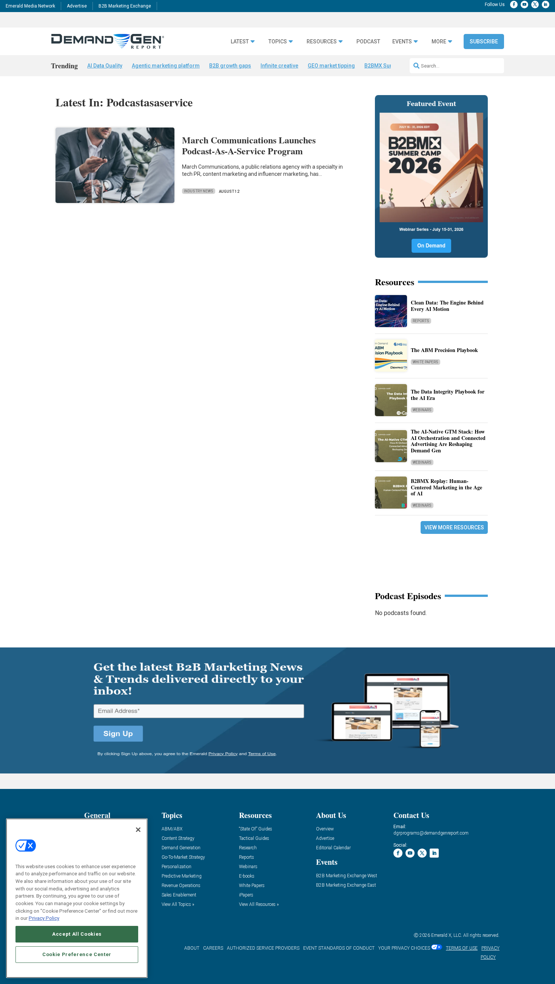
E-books (246, 876)
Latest (240, 42)
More (439, 42)
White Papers (425, 362)
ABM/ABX (172, 829)
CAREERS (213, 948)
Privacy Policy (44, 918)
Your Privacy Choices (404, 948)
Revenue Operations (181, 885)
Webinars (422, 410)
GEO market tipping (331, 66)
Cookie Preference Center (76, 954)
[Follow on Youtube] (524, 4)
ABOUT (191, 948)
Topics (277, 42)
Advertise (77, 6)
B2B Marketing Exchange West (346, 875)
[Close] (138, 829)
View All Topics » (178, 904)
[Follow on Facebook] (514, 4)
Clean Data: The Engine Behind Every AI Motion (447, 305)
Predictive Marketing (182, 876)
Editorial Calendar (333, 848)
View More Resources (454, 527)
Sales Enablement (179, 895)
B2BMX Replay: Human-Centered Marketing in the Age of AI (446, 487)
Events (402, 42)
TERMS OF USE (462, 948)
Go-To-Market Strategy (183, 857)
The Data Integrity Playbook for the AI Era (447, 394)
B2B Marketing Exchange (125, 6)
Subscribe (484, 41)
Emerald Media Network (30, 6)
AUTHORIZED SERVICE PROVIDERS (263, 948)
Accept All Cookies (77, 934)
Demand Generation (181, 848)
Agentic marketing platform (166, 66)
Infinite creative (279, 66)
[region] (77, 898)
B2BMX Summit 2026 (390, 66)
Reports (421, 321)
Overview (325, 829)
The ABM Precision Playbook (444, 350)
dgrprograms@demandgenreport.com (431, 833)
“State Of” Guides (255, 829)
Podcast (368, 42)
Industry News (198, 191)
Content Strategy (178, 838)
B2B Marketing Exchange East (346, 885)
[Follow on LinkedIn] (545, 4)
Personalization (176, 866)
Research (248, 848)
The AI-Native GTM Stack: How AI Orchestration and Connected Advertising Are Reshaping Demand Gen (448, 440)
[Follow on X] (535, 4)
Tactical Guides (254, 838)
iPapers (246, 895)
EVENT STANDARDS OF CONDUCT (339, 948)
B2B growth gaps (230, 66)
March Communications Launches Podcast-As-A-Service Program (249, 145)
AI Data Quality (104, 66)
